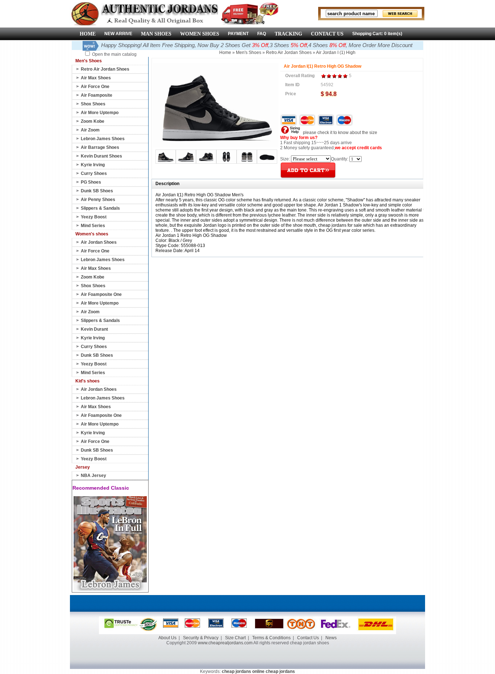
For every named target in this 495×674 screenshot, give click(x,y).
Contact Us (308, 637)
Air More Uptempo (99, 112)
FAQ (261, 33)
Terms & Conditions (271, 637)
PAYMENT (238, 33)
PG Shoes (91, 182)
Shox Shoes (93, 103)
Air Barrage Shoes (100, 147)
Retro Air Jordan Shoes (105, 69)
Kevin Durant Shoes (101, 156)
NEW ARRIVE (118, 33)
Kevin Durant (94, 329)
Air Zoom (90, 130)
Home (225, 52)
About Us (167, 637)
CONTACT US (327, 34)
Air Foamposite (96, 95)
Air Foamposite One (101, 294)
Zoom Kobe (92, 121)
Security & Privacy (201, 637)
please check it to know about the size (339, 132)
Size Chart (235, 637)
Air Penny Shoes (98, 199)
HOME (88, 34)
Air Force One (95, 86)
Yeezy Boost (94, 216)
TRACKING (288, 34)
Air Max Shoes (96, 77)
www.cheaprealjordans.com (225, 642)
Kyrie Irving (93, 164)
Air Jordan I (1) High (335, 52)
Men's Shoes (248, 52)
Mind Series (93, 225)
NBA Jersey (93, 475)
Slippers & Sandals (100, 208)
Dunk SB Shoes (97, 190)
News (331, 637)
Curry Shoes (94, 173)
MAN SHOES (156, 34)
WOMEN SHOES (199, 34)
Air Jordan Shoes (99, 242)
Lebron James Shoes (103, 138)
